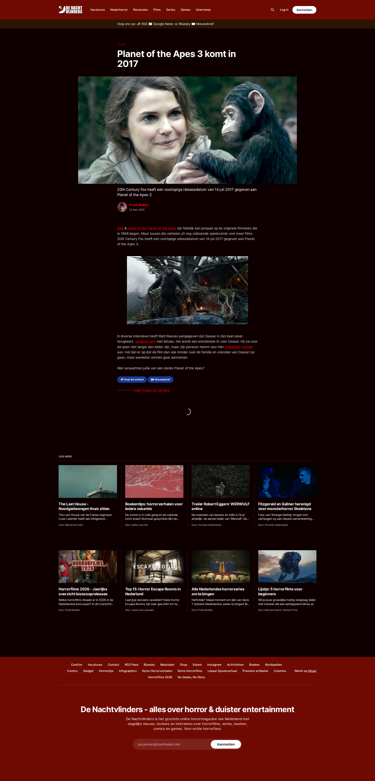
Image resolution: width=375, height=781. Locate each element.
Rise (120, 228)
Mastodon (167, 664)
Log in (284, 10)
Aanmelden (304, 10)
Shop (183, 664)
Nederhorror (119, 10)
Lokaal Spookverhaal (222, 671)
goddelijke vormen (239, 347)
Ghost (312, 671)
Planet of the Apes (155, 390)
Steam (197, 664)
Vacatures (97, 10)
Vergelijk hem (145, 341)
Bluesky (149, 664)
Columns (280, 671)
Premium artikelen (255, 671)
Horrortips (106, 671)
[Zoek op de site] (273, 10)
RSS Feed (131, 664)
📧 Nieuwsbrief (160, 379)
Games (185, 10)
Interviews (203, 10)
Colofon (76, 664)
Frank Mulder (139, 205)
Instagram (214, 664)
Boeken (254, 664)
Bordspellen (273, 664)
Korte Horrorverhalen (157, 671)
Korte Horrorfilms (190, 671)
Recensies (140, 10)
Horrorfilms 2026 (160, 677)
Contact (113, 664)
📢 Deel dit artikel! (132, 379)
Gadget (88, 671)
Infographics (128, 671)
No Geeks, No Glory (191, 677)
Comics (72, 671)
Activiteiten (235, 664)
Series (170, 10)
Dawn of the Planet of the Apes (152, 228)
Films (157, 10)
